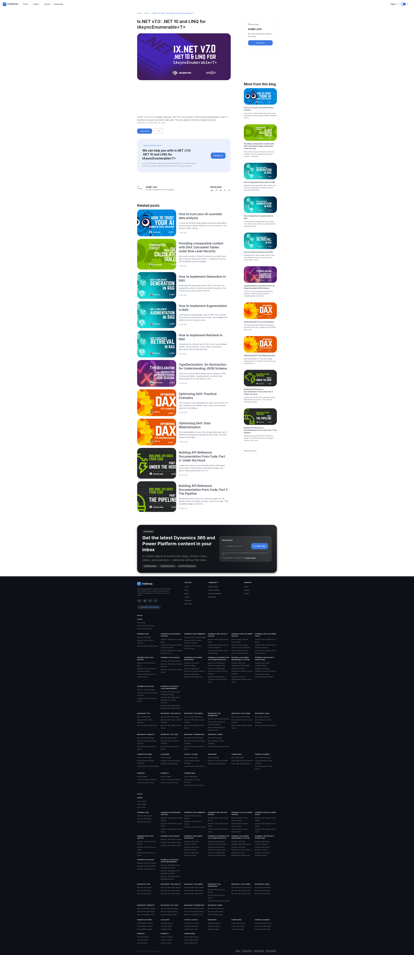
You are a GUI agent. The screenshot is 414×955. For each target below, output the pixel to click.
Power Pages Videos (191, 940)
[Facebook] (216, 190)
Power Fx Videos (166, 940)
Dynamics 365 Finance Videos (171, 842)
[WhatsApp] (229, 190)
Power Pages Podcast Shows (194, 785)
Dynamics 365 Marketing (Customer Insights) (218, 658)
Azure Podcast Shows (144, 629)
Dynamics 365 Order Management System (240, 658)
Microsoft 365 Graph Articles (194, 887)
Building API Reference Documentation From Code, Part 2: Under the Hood (202, 456)
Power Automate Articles (263, 923)
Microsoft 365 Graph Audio (193, 893)
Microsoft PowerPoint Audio (193, 914)
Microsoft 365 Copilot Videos (170, 890)
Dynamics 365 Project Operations (264, 658)
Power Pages (189, 773)
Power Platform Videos (145, 926)
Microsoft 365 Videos (144, 890)
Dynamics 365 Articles (144, 816)
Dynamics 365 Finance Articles (171, 839)
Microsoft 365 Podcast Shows (147, 725)
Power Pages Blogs (190, 776)
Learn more (144, 131)
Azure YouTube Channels (145, 625)
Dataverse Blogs (213, 757)
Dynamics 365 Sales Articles (146, 863)
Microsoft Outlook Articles (169, 908)
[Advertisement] (184, 99)
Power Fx (165, 773)
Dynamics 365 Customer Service (241, 635)
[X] (224, 190)
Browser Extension (215, 593)
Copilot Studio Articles (191, 923)
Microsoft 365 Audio (144, 893)
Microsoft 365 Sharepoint (214, 714)
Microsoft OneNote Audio (145, 914)
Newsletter (212, 597)
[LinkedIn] (212, 190)
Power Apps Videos (238, 926)
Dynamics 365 (143, 634)
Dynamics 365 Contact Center (218, 635)
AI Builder (165, 754)
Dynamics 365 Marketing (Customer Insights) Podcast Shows (217, 679)
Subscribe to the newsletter (150, 607)
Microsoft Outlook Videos (169, 911)
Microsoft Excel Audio (262, 893)
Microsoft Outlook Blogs (169, 738)
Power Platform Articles (145, 923)
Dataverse (212, 754)
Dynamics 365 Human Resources (193, 658)
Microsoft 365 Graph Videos (193, 890)
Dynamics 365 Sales (145, 686)
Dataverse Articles (214, 923)
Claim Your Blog (213, 590)
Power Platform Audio (144, 929)
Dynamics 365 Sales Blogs (146, 690)
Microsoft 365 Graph (193, 713)
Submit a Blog (213, 587)
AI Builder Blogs (166, 757)
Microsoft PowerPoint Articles (194, 908)
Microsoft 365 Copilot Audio (170, 893)
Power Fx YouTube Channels (170, 779)
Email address (227, 540)
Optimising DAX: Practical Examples (259, 322)
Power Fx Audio (166, 943)
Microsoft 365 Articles (144, 887)
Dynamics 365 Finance (170, 657)
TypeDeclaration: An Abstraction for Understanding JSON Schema (259, 287)
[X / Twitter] (139, 601)
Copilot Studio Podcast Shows (194, 766)
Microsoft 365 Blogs (144, 717)
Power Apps (236, 754)
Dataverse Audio (213, 929)
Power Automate (262, 754)
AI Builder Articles (167, 923)
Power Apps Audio (237, 929)
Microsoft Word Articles (216, 908)
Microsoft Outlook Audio (169, 914)
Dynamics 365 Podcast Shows (147, 646)
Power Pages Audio (191, 943)
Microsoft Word (215, 734)
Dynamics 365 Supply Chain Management (170, 687)
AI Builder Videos (166, 926)
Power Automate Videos (263, 926)
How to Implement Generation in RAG (259, 182)
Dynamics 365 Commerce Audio (195, 827)
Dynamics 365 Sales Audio (146, 869)
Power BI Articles (143, 937)
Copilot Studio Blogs (191, 757)
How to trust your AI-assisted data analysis (258, 108)
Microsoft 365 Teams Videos (241, 890)
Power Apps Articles (238, 923)
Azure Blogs (141, 622)
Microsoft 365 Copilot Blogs (170, 717)
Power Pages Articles (191, 937)
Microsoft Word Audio (215, 914)
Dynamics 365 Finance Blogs (170, 661)
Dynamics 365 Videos (144, 819)
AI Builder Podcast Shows (169, 763)
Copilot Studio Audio (191, 929)
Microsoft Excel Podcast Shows (265, 725)
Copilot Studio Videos (191, 926)
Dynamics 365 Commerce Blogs (195, 637)
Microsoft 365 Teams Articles (241, 887)
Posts (25, 4)
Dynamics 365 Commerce (194, 634)
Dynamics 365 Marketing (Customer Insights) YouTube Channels (217, 671)
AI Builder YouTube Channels (170, 760)
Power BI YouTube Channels (146, 779)
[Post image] (156, 223)
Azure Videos (141, 804)
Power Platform (144, 754)
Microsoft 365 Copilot (171, 713)
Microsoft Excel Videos (262, 890)
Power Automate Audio (263, 929)
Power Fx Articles (166, 937)
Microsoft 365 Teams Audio (240, 893)
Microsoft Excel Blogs (262, 717)
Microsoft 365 (143, 713)
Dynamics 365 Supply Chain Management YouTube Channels (170, 700)
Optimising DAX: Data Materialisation (259, 355)
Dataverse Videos (214, 926)
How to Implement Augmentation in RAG (259, 217)
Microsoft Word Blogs (215, 738)
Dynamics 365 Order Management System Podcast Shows (241, 679)
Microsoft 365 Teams (240, 713)
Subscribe (261, 546)
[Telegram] (220, 190)
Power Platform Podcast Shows (147, 766)
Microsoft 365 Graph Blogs (193, 717)
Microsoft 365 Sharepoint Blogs (218, 719)
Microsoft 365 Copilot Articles (171, 887)
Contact (47, 4)
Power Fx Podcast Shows (169, 782)
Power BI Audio (142, 943)
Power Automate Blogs (262, 757)
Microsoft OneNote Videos (146, 911)
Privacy (246, 593)
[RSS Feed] (155, 601)
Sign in (393, 4)
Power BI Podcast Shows (145, 782)
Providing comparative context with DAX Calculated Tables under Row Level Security (201, 247)
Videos (187, 597)
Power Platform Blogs (144, 757)
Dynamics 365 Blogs (144, 637)
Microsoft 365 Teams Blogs (240, 717)
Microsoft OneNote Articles (146, 908)
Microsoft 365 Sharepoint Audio (218, 901)
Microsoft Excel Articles (263, 887)
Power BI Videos (142, 940)
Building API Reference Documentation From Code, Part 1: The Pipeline (203, 490)
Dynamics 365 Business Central (171, 635)
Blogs (35, 4)
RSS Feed (188, 604)
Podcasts (188, 600)
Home (139, 13)
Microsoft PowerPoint (194, 734)
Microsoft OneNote (146, 734)
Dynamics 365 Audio (144, 822)
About (246, 587)
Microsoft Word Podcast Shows (218, 746)
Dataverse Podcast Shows (217, 763)
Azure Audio (141, 807)
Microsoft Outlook (169, 734)
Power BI (141, 773)
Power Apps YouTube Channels (242, 760)
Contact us (218, 155)
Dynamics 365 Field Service (145, 658)
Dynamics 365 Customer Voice (265, 635)
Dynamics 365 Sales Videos (146, 866)
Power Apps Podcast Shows (241, 763)
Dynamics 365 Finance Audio (170, 845)
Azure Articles (142, 801)
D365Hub (12, 4)
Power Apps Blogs (237, 757)
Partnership (58, 4)
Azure (139, 619)
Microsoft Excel (262, 713)
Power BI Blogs (142, 776)
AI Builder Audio (166, 929)
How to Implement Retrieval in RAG (258, 252)
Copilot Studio (191, 754)
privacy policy (251, 558)
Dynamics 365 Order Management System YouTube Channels (241, 671)
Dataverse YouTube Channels (218, 760)
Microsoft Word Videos (215, 911)
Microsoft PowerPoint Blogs (193, 738)
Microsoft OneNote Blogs (145, 738)
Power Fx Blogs (166, 776)
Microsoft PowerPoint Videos (194, 911)
